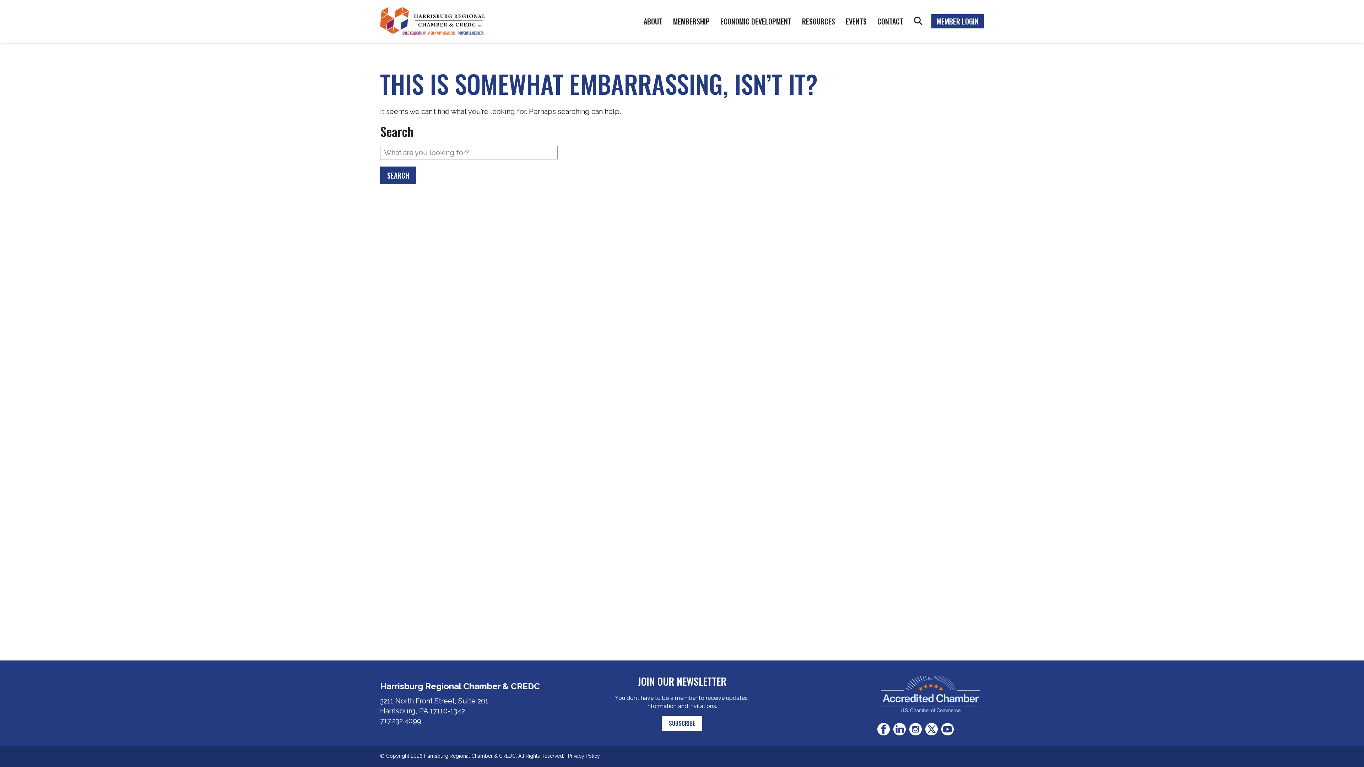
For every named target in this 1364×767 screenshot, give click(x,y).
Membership (691, 21)
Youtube (947, 729)
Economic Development (755, 21)
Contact (890, 21)
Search (918, 21)
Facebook (883, 729)
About (653, 21)
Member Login (958, 21)
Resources (818, 21)
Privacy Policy (584, 756)
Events (856, 21)
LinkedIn (899, 729)
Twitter (931, 729)
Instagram (915, 729)
